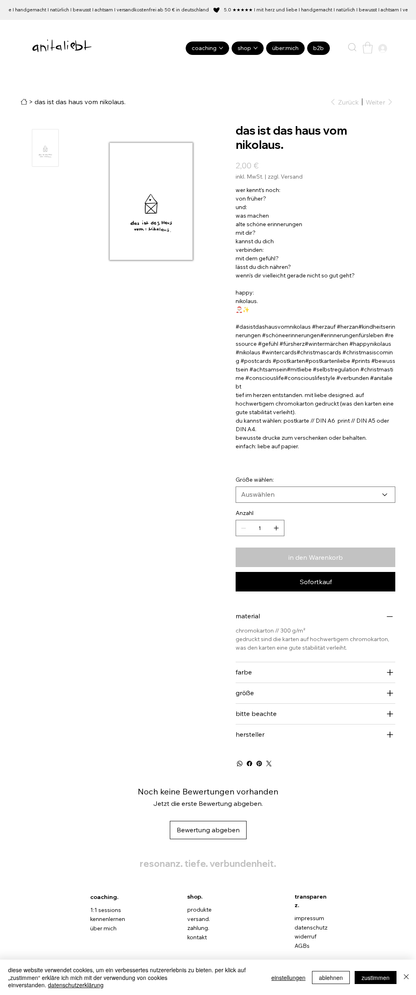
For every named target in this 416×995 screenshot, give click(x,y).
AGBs (302, 945)
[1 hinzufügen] (276, 528)
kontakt (197, 937)
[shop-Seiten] (256, 48)
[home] (24, 102)
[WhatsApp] (240, 763)
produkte (199, 909)
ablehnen (331, 977)
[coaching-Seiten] (221, 48)
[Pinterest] (259, 763)
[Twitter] (269, 763)
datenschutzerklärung (76, 985)
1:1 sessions (105, 910)
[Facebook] (249, 763)
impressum (309, 918)
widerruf (305, 936)
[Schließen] (406, 977)
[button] (352, 47)
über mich (103, 928)
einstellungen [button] (288, 977)
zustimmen (376, 977)
